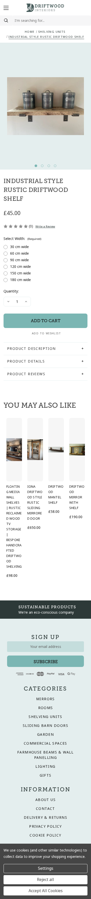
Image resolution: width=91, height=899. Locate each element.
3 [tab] (49, 166)
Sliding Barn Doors (45, 725)
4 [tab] (55, 166)
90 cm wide (19, 260)
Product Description (31, 348)
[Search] (6, 20)
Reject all (45, 879)
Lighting (45, 766)
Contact (45, 808)
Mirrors (45, 698)
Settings (45, 868)
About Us (45, 799)
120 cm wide (20, 266)
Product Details (26, 361)
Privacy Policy (45, 826)
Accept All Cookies (46, 891)
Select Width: (22, 238)
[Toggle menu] (7, 8)
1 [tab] (36, 166)
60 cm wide (19, 253)
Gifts (46, 775)
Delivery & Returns (45, 817)
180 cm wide (20, 279)
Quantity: (11, 291)
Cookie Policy (45, 835)
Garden (45, 734)
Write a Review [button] (45, 226)
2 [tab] (42, 166)
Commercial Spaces (45, 743)
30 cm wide (19, 246)
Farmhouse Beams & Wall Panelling (45, 755)
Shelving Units (45, 716)
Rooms (45, 707)
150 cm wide (20, 273)
